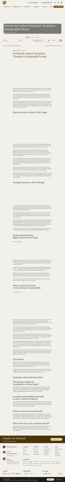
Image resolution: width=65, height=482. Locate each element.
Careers (24, 450)
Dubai (24, 463)
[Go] (60, 40)
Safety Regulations (58, 449)
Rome (37, 463)
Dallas (50, 461)
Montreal (39, 465)
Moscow (44, 463)
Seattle (35, 465)
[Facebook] (11, 474)
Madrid (56, 463)
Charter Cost (35, 449)
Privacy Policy (57, 453)
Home (6, 32)
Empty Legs (35, 450)
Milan (30, 463)
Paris (27, 463)
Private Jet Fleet (26, 454)
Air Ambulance (46, 454)
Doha (24, 465)
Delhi (27, 465)
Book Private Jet (47, 449)
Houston (41, 461)
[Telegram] (58, 2)
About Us (25, 449)
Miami (34, 463)
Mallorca (30, 465)
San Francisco (36, 461)
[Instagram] (16, 474)
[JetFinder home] (4, 2)
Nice (60, 463)
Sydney (48, 463)
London (53, 461)
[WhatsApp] (55, 2)
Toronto (52, 463)
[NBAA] (26, 474)
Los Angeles (30, 461)
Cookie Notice (57, 455)
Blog (9, 32)
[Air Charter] (33, 474)
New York (25, 461)
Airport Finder (35, 452)
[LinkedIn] (14, 474)
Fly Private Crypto (47, 450)
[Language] (61, 2)
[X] (9, 474)
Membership (46, 452)
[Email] (19, 474)
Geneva (57, 461)
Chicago (46, 461)
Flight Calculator (36, 454)
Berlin (40, 463)
